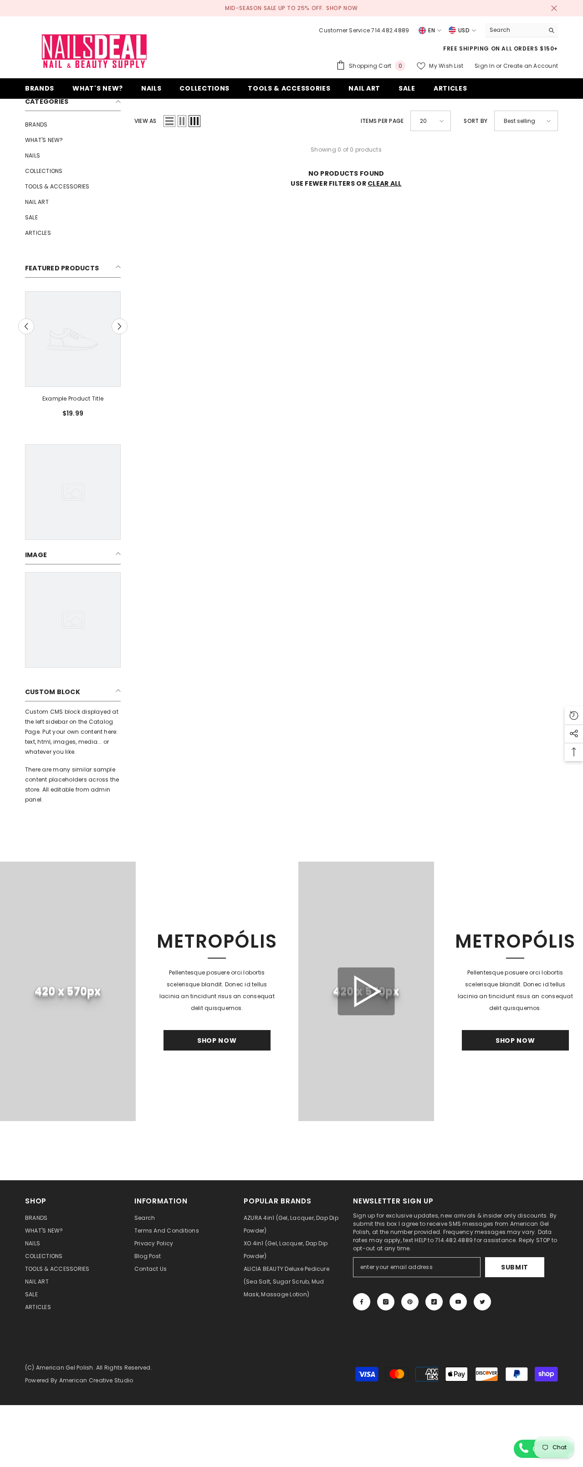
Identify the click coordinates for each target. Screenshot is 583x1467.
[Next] (120, 327)
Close (554, 8)
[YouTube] (458, 1301)
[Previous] (26, 327)
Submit (514, 1267)
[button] (169, 121)
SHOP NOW (342, 8)
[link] (73, 399)
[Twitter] (482, 1301)
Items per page (382, 121)
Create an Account (530, 66)
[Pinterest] (410, 1301)
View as (145, 121)
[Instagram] (385, 1301)
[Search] (521, 30)
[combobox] (514, 30)
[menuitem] (73, 124)
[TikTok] (434, 1301)
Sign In (485, 66)
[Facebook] (361, 1301)
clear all (385, 183)
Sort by (475, 121)
